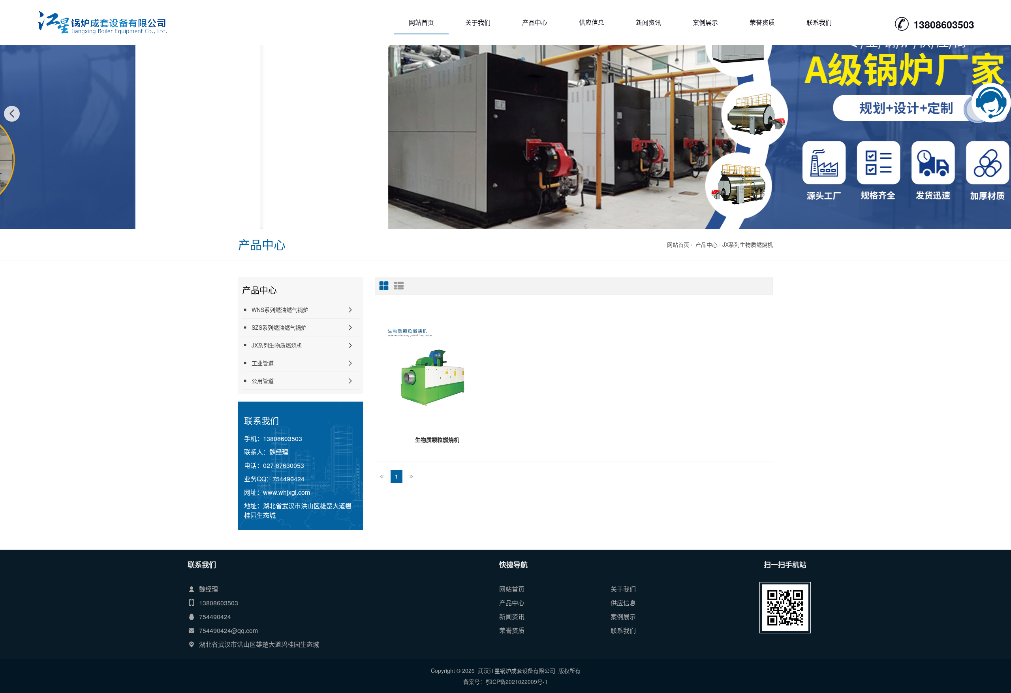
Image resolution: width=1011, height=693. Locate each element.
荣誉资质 (762, 22)
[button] (501, 221)
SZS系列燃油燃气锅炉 (279, 327)
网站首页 (421, 22)
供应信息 (591, 22)
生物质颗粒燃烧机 (437, 439)
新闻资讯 (648, 22)
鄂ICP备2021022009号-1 (516, 681)
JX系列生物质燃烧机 (747, 244)
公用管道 (263, 381)
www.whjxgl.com (286, 492)
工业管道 (263, 363)
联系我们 (819, 22)
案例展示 (705, 22)
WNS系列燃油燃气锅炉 (280, 310)
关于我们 (477, 22)
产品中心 (534, 22)
